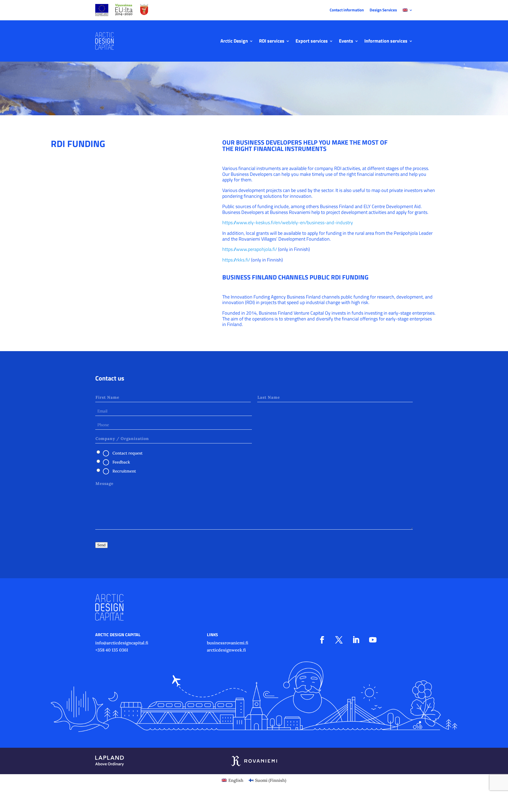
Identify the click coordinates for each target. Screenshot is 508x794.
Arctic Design (234, 40)
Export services (312, 40)
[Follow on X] (339, 639)
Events (346, 40)
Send (101, 545)
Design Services (383, 10)
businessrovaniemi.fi (227, 642)
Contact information (347, 10)
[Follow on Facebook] (322, 639)
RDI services (271, 40)
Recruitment (124, 471)
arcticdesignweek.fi (226, 650)
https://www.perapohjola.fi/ (249, 249)
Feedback (121, 462)
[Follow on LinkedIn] (355, 639)
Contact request (127, 453)
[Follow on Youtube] (372, 639)
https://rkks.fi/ (236, 259)
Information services (385, 40)
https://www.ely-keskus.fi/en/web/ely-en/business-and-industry (287, 222)
